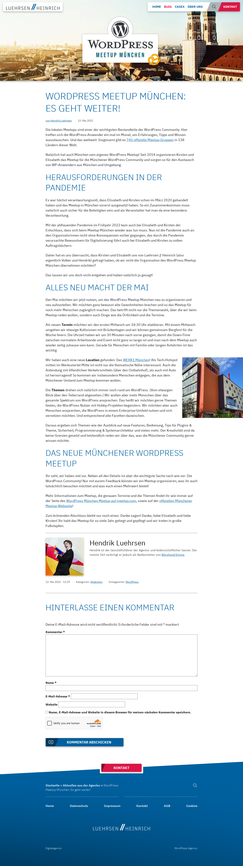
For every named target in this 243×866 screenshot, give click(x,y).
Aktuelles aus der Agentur (81, 785)
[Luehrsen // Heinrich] (121, 824)
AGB (167, 806)
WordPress (132, 582)
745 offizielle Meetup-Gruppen (150, 140)
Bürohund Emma (173, 555)
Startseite (53, 785)
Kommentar (55, 632)
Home (156, 7)
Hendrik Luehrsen (117, 542)
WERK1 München (136, 360)
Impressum (112, 806)
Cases (180, 7)
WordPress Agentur (185, 848)
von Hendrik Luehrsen (59, 120)
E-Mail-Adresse (58, 696)
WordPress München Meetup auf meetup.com (101, 501)
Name (51, 683)
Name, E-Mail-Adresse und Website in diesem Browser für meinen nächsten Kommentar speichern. (120, 712)
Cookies (191, 806)
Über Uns (195, 7)
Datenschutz (79, 806)
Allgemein (96, 582)
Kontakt (230, 7)
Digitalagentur (54, 848)
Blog (168, 7)
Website (52, 704)
